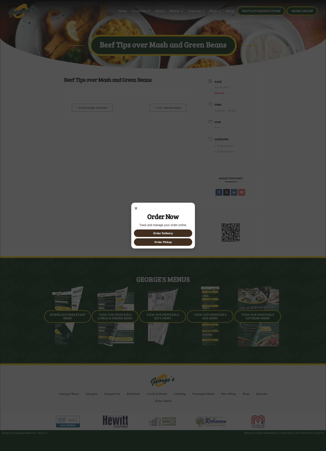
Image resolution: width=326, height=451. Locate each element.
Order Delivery (163, 233)
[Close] (136, 208)
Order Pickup (163, 242)
